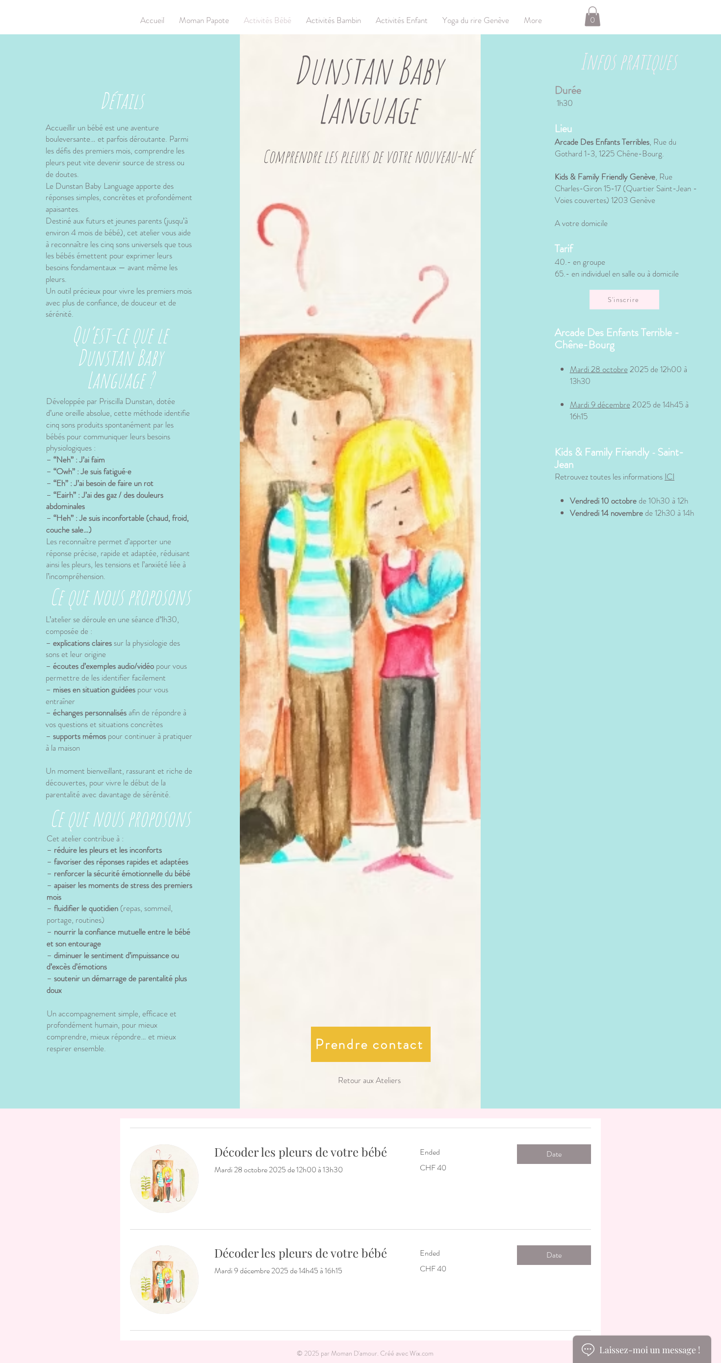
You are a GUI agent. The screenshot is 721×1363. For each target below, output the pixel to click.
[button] (592, 16)
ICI (669, 476)
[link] (305, 1152)
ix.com (425, 1353)
